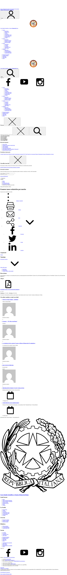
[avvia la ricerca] (37, 131)
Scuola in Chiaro (5, 502)
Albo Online (7, 48)
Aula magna (33, 154)
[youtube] (24, 85)
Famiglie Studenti (5, 55)
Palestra (36, 154)
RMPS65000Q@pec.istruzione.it (19, 561)
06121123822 (8, 559)
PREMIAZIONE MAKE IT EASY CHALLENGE (13, 388)
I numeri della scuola (8, 34)
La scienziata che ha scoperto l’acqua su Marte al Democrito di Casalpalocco (19, 343)
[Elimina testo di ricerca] (20, 131)
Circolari (1, 154)
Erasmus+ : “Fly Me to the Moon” (10, 321)
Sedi (26, 154)
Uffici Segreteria (5, 146)
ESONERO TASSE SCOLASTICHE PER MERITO (9, 289)
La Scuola (52, 154)
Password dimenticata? (4, 176)
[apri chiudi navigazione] (0, 19)
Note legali (2, 567)
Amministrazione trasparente (7, 542)
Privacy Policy (5, 544)
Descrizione (4, 269)
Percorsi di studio (7, 42)
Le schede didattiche (8, 51)
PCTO (24, 154)
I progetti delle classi (8, 52)
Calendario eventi (7, 47)
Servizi (7, 154)
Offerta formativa (7, 108)
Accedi (2, 179)
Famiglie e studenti (8, 41)
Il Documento (5, 270)
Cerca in (4, 140)
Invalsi (4, 504)
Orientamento (40, 154)
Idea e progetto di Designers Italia (6, 574)
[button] (11, 267)
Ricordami (3, 178)
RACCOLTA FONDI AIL (8, 365)
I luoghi (6, 90)
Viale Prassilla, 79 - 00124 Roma (9, 557)
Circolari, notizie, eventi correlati (8, 271)
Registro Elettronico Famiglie (15, 167)
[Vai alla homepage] (33, 27)
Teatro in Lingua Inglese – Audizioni (10, 299)
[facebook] (8, 85)
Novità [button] (4, 43)
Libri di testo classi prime (7, 148)
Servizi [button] (4, 38)
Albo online (4, 57)
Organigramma (17, 154)
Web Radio (4, 56)
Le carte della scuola (8, 35)
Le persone (6, 33)
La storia (6, 37)
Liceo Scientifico (5, 147)
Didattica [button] (4, 49)
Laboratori (21, 154)
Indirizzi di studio (11, 154)
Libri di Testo (5, 144)
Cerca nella (4, 139)
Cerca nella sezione (5, 135)
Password (2, 174)
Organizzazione (7, 36)
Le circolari (6, 46)
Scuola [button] (4, 30)
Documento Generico (4, 259)
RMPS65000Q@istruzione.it (9, 560)
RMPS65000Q (13, 563)
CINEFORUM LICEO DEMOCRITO (11, 402)
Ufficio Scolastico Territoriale (7, 501)
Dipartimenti (48, 154)
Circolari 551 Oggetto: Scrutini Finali (9, 145)
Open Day (29, 154)
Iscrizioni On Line (6, 503)
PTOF (4, 58)
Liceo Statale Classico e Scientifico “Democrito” (11, 149)
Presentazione (7, 89)
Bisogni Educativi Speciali (7, 150)
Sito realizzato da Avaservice (5, 572)
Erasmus (44, 154)
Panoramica (6, 31)
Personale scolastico (8, 40)
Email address (2, 173)
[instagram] (40, 85)
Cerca (1, 134)
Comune (4, 505)
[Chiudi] (12, 122)
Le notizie (6, 45)
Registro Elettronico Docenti (5, 167)
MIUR (4, 499)
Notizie (5, 154)
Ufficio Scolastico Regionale (7, 500)
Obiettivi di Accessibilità (4, 568)
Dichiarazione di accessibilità (7, 545)
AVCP (4, 546)
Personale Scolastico (6, 54)
